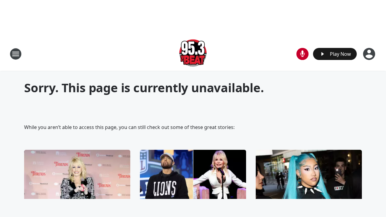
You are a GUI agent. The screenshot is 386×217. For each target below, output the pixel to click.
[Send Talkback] (302, 54)
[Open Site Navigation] (16, 54)
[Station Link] (193, 54)
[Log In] (369, 54)
